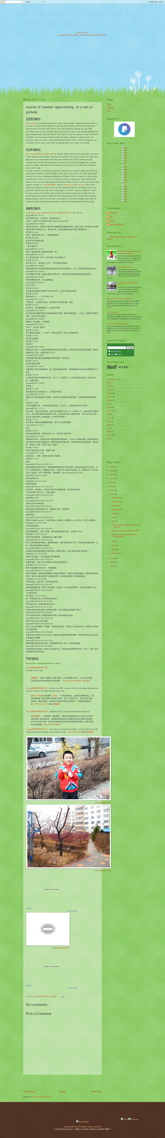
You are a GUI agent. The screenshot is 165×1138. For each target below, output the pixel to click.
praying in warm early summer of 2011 (125, 530)
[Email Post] (62, 996)
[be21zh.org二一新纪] (124, 147)
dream (109, 393)
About (66, 1126)
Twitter (90, 1126)
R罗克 (55, 695)
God (108, 407)
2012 (112, 490)
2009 (112, 562)
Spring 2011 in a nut (105, 802)
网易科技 (34, 678)
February (115, 553)
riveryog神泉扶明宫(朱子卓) (37, 667)
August (115, 513)
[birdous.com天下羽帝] (124, 182)
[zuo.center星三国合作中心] (124, 196)
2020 (112, 466)
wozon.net (81, 184)
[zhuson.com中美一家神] (124, 172)
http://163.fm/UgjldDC (52, 724)
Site (108, 111)
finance (109, 400)
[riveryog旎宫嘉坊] (124, 162)
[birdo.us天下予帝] (124, 179)
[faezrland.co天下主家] (124, 188)
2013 (112, 486)
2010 (112, 558)
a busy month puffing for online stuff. (39, 154)
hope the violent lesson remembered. (120, 298)
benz (111, 217)
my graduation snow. (125, 267)
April (114, 545)
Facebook (97, 1126)
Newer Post (29, 1091)
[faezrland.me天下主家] (82, 1121)
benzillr (112, 221)
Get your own (72, 911)
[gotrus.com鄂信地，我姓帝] (124, 167)
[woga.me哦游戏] (124, 193)
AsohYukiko (111, 379)
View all (29, 908)
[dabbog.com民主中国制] (124, 191)
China (109, 386)
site (108, 428)
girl (108, 403)
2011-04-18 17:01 (41, 704)
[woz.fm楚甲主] (124, 201)
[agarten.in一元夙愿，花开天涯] (124, 160)
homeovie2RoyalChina (63, 948)
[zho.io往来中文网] (124, 152)
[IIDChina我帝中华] (124, 174)
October (115, 505)
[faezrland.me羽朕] (124, 155)
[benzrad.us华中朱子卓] (124, 150)
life (108, 414)
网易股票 (37, 716)
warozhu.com (69, 184)
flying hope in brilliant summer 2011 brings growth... (124, 535)
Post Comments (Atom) (41, 1097)
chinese (109, 389)
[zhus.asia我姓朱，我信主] (124, 157)
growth (109, 410)
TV (79, 1126)
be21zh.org (114, 213)
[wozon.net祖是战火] (124, 186)
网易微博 (56, 704)
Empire (109, 396)
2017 (112, 474)
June (114, 521)
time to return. (31, 123)
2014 (112, 482)
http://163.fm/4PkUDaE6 (72, 680)
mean (109, 421)
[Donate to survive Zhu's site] (124, 136)
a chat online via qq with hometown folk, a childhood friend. (48, 212)
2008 (112, 566)
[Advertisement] (82, 54)
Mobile (83, 1126)
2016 (112, 478)
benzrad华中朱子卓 (117, 225)
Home (63, 1091)
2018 (112, 470)
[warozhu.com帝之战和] (124, 198)
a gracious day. (112, 312)
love (108, 417)
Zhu (108, 438)
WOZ (109, 431)
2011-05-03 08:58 (74, 732)
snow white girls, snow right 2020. (128, 283)
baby (108, 382)
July (113, 517)
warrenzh (46, 184)
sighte (109, 424)
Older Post (96, 1091)
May (114, 541)
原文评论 (86, 680)
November (116, 501)
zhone (109, 435)
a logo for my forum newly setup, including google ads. (129, 252)
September (116, 509)
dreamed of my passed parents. (118, 323)
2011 (112, 494)
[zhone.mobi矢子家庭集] (124, 176)
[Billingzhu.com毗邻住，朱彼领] (124, 169)
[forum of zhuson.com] (133, 1119)
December (116, 497)
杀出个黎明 (38, 695)
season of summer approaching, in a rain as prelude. (125, 525)
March (114, 549)
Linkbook (110, 107)
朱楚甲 (53, 184)
